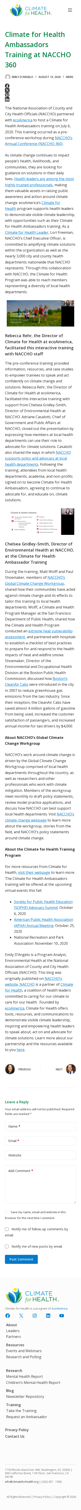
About (11, 1324)
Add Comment (20, 1170)
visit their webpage (34, 872)
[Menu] (70, 10)
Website (14, 1155)
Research (14, 1370)
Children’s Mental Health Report (33, 1382)
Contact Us (15, 1436)
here (21, 1049)
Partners (13, 1336)
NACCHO (27, 984)
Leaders (13, 1330)
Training (13, 1404)
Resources (15, 1344)
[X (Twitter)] (40, 90)
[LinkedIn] (40, 99)
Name (14, 1126)
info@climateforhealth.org (21, 1482)
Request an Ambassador (26, 1416)
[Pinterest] (40, 95)
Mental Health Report (24, 1376)
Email (13, 1140)
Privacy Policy (17, 1429)
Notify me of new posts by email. (37, 1246)
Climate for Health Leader (26, 232)
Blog (10, 1390)
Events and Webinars (24, 1350)
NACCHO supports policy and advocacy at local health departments (38, 458)
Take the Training (21, 1410)
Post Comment (21, 1259)
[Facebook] (40, 86)
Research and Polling (23, 1356)
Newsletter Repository (25, 1396)
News (69, 77)
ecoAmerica (22, 120)
